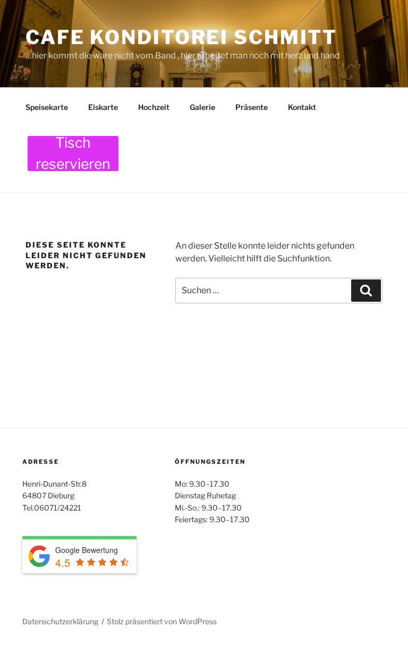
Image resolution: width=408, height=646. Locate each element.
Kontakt (302, 107)
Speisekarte (47, 107)
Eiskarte (103, 107)
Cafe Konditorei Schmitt (181, 37)
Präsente (251, 107)
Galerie (202, 107)
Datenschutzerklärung (60, 621)
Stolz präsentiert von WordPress (162, 621)
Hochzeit (153, 107)
